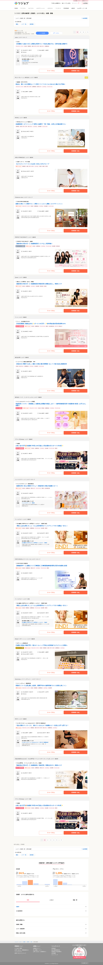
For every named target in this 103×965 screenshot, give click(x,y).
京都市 (17, 906)
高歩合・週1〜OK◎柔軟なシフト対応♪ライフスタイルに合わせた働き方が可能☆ (40, 84)
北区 (31, 941)
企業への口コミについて (20, 953)
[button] (51, 51)
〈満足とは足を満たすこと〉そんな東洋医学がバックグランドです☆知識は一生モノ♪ (42, 526)
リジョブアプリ (18, 951)
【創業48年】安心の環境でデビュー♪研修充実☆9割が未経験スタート (37, 486)
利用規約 (54, 948)
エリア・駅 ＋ (24, 24)
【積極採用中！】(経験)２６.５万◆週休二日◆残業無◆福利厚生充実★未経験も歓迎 (41, 565)
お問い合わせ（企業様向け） (40, 951)
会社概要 (54, 953)
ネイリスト (31, 8)
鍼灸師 (73, 8)
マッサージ (58, 8)
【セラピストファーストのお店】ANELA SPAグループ (32, 164)
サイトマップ (55, 954)
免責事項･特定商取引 (57, 951)
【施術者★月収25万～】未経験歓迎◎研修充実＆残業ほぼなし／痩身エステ (39, 284)
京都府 (24, 941)
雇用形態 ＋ (32, 24)
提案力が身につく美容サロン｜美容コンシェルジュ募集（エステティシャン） (39, 204)
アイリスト (23, 8)
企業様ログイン (85, 0)
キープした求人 (67, 3)
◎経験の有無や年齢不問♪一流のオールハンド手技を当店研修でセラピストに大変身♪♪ (42, 645)
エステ (20, 941)
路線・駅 (75, 900)
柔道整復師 (66, 8)
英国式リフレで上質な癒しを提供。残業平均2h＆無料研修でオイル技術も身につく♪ (41, 685)
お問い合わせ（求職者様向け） (22, 950)
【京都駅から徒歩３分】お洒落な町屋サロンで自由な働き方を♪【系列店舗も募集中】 (42, 44)
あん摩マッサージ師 (82, 8)
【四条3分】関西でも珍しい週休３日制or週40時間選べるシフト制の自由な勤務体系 (41, 364)
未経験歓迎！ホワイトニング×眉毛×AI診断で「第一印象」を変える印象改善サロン (41, 124)
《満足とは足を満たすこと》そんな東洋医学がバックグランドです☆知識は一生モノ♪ (42, 605)
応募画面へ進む (75, 70)
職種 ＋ (17, 24)
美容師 (16, 8)
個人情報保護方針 (56, 950)
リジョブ (16, 941)
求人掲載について (77, 0)
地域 (28, 900)
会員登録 (85, 3)
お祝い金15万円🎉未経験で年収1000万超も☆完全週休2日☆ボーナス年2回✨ (39, 805)
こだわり (51, 900)
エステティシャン (40, 8)
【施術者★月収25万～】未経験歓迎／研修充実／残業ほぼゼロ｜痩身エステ (39, 765)
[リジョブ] (22, 3)
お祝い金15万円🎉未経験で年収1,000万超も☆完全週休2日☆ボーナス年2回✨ (39, 445)
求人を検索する (56, 3)
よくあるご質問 (18, 948)
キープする (52, 70)
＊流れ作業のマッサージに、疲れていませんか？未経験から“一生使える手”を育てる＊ (42, 725)
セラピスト (50, 8)
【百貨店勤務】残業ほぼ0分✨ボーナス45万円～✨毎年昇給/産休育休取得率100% (41, 323)
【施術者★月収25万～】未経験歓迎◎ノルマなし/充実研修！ (34, 243)
